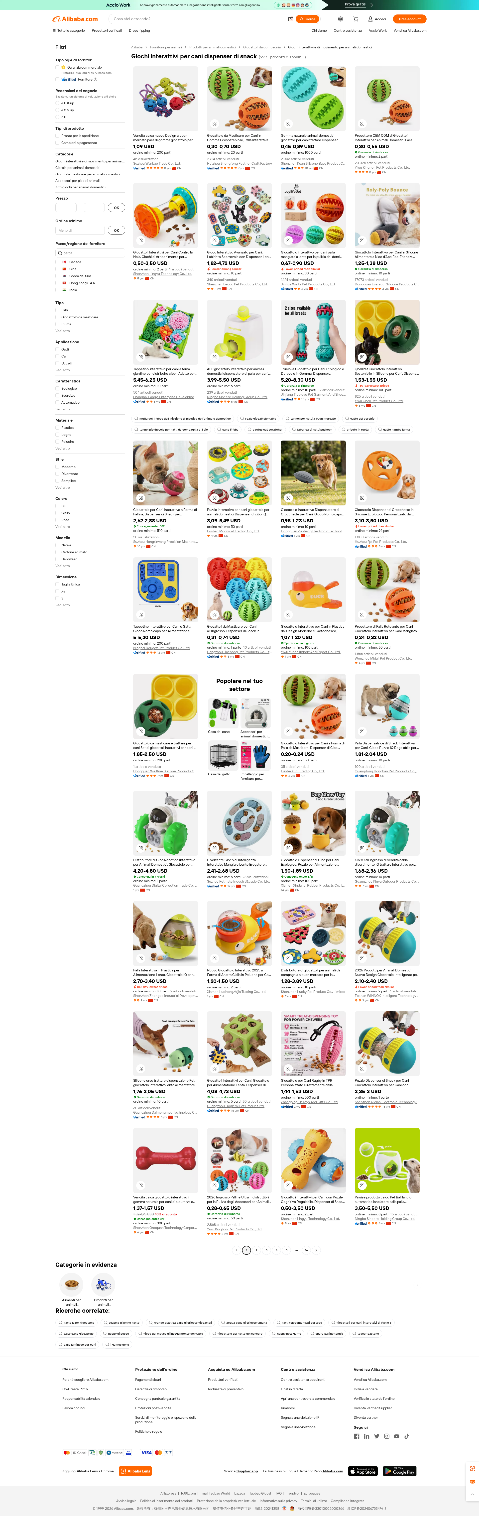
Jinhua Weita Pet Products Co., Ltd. (308, 284)
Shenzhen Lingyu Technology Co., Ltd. (162, 274)
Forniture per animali (166, 47)
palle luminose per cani (80, 1344)
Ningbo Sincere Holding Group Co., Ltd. (237, 397)
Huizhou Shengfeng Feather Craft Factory (239, 163)
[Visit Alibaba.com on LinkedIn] (367, 1436)
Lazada (239, 1493)
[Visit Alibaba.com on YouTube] (397, 1436)
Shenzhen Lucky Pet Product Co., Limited (313, 992)
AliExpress (168, 1493)
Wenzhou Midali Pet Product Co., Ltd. (383, 658)
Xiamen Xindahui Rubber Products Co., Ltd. (313, 885)
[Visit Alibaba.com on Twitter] (377, 1436)
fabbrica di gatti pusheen (314, 429)
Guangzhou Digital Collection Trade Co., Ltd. (165, 885)
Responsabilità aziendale (81, 1398)
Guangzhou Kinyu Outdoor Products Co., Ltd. (387, 881)
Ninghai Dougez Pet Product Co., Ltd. (161, 648)
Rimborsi (288, 1408)
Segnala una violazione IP (300, 1417)
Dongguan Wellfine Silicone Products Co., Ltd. (165, 771)
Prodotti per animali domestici (212, 47)
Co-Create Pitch (75, 1389)
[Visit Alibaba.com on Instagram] (387, 1436)
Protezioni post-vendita (153, 1408)
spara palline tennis (329, 1333)
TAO (278, 1493)
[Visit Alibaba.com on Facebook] (357, 1436)
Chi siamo (70, 1369)
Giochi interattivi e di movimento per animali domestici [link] (330, 47)
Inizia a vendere (366, 1389)
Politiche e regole (148, 1431)
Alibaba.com (333, 1471)
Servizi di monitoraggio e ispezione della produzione (165, 1419)
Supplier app (247, 1471)
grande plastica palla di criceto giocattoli (183, 1322)
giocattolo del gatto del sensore (240, 1333)
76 (306, 1250)
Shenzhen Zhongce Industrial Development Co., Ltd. (165, 996)
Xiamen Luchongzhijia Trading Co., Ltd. (236, 992)
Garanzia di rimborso (151, 1389)
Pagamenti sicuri (148, 1380)
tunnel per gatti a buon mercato (313, 418)
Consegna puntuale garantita (157, 1398)
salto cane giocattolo (79, 1333)
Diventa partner (366, 1417)
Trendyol (292, 1493)
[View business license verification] (284, 1508)
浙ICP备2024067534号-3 (366, 1509)
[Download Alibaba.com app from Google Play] (400, 1471)
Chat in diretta (292, 1389)
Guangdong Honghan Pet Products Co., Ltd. (387, 771)
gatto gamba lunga (396, 429)
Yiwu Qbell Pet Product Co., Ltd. (379, 401)
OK (116, 208)
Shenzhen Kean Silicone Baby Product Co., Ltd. (313, 163)
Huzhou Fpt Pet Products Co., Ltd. (381, 542)
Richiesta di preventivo (225, 1389)
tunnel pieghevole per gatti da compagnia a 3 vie (173, 429)
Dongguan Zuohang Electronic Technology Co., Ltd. (313, 531)
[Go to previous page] (236, 1250)
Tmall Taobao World (215, 1493)
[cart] (356, 20)
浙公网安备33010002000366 (321, 1509)
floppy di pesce (118, 1333)
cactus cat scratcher (268, 429)
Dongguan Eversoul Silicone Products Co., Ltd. (387, 284)
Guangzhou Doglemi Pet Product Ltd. (235, 1106)
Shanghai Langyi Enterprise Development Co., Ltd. (165, 397)
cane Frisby (230, 429)
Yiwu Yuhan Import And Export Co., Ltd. (311, 652)
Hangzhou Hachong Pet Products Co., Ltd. (239, 652)
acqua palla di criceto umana (246, 1322)
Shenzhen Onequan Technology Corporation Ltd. (165, 1228)
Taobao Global (260, 1493)
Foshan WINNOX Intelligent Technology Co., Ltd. (387, 996)
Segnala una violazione (298, 1427)
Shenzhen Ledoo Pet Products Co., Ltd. (237, 284)
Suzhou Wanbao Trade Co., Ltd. (157, 163)
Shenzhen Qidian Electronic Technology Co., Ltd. (387, 1102)
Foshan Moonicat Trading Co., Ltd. (233, 531)
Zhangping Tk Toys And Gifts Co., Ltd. (309, 1102)
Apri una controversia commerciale (308, 1398)
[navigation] (90, 649)
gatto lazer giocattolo (79, 1322)
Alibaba (136, 47)
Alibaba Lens (87, 1471)
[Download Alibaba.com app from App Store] (363, 1471)
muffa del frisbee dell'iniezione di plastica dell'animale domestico (185, 418)
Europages (312, 1493)
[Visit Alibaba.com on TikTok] (407, 1436)
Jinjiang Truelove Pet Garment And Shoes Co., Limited (313, 394)
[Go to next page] (316, 1250)
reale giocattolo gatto (260, 418)
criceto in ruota (358, 429)
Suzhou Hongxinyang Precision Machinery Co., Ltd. (165, 542)
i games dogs (120, 1344)
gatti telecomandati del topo (302, 1322)
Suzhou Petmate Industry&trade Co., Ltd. (238, 881)
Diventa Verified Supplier (373, 1408)
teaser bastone (368, 1333)
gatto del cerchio (362, 418)
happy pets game (289, 1333)
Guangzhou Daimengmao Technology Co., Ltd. (165, 1112)
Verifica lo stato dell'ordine (374, 1398)
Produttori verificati (223, 1380)
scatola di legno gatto (124, 1322)
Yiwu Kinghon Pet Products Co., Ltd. (382, 167)
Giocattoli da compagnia (262, 47)
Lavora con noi (73, 1408)
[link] (472, 1468)
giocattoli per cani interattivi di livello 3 (364, 1322)
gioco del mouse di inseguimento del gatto (173, 1333)
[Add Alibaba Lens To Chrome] (135, 1471)
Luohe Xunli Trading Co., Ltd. (303, 771)
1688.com (188, 1493)
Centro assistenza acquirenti (303, 1380)
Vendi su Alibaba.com (370, 1380)
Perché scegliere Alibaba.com (85, 1380)
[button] (291, 19)
